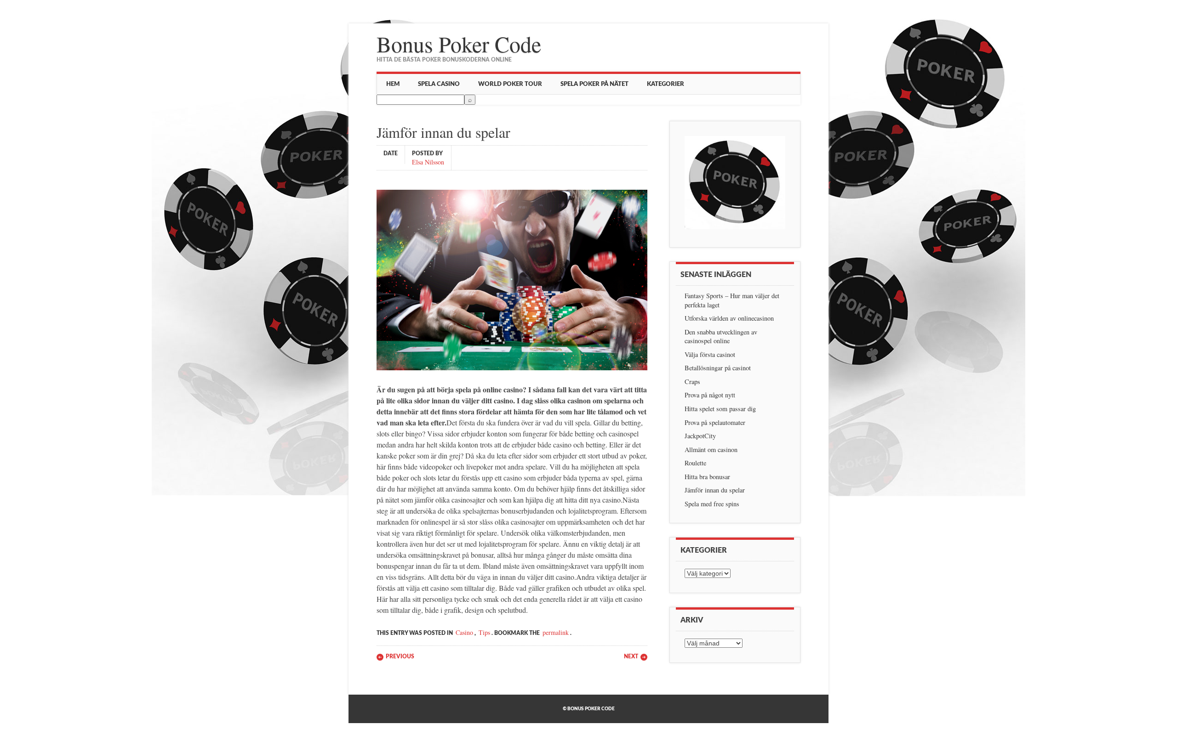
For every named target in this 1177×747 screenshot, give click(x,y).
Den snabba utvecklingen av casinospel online (721, 336)
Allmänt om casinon (711, 449)
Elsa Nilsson (428, 161)
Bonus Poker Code (459, 43)
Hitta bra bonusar (707, 476)
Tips (484, 632)
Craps (692, 381)
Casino (464, 632)
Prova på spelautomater (715, 422)
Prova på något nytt (710, 394)
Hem (393, 84)
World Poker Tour (510, 84)
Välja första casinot (710, 354)
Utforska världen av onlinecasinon (729, 318)
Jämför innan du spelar (715, 490)
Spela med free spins (712, 503)
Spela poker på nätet (594, 84)
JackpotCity (700, 435)
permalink (556, 632)
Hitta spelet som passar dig (720, 408)
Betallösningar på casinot (718, 367)
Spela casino (439, 84)
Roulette (695, 462)
